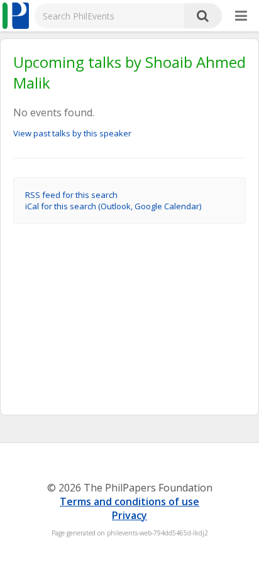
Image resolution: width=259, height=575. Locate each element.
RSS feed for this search (71, 194)
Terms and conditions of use (129, 501)
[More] (241, 16)
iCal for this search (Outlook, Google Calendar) (113, 206)
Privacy (129, 515)
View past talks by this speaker (72, 133)
